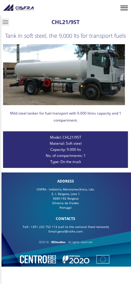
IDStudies (58, 242)
